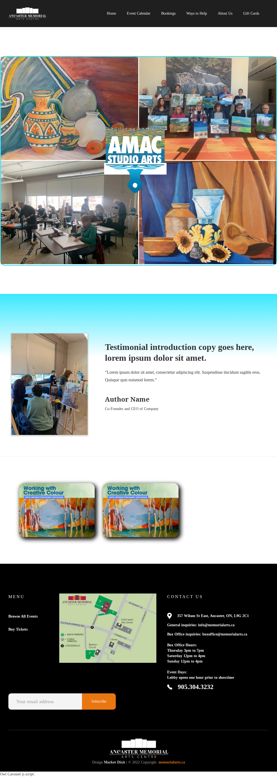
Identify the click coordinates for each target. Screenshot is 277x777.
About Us (225, 13)
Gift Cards (251, 13)
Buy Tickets (18, 629)
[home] (27, 13)
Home (111, 13)
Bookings (168, 13)
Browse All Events (23, 616)
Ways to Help (196, 13)
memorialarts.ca (172, 762)
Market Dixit (114, 762)
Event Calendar (138, 13)
